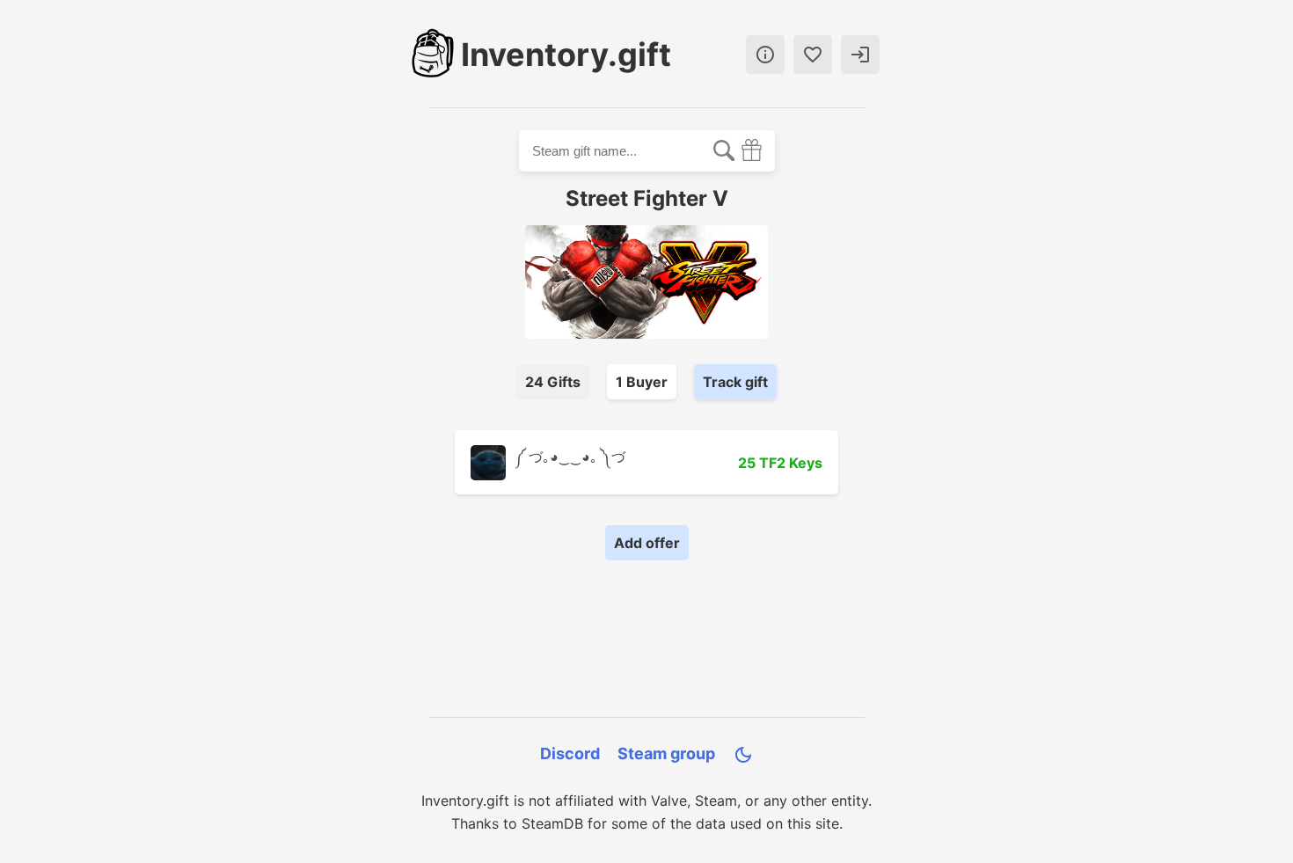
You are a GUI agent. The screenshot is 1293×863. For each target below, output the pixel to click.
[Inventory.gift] (433, 54)
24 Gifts (553, 382)
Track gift (735, 382)
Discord (570, 753)
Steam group (666, 753)
